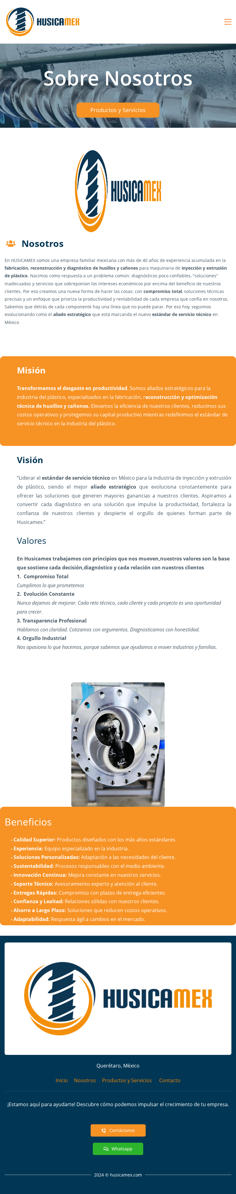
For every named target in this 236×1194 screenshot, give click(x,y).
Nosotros (85, 1080)
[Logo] (43, 21)
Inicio (62, 1080)
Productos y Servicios (127, 1080)
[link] (118, 946)
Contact (168, 1080)
